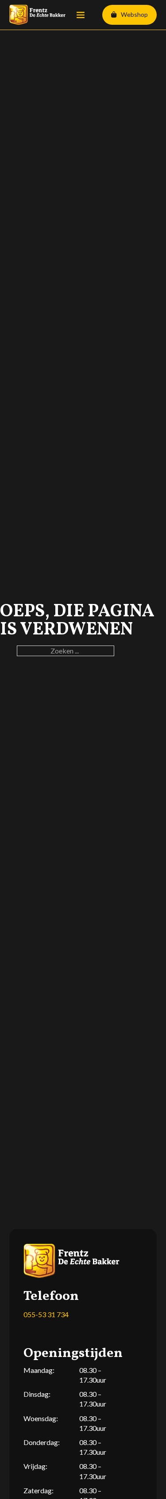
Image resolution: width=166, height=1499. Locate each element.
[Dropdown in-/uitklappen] (113, 15)
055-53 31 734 (46, 1314)
